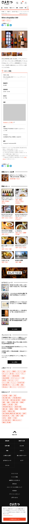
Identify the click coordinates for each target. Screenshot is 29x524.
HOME (3, 11)
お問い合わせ (14, 497)
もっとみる (14, 329)
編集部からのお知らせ (14, 480)
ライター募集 (14, 477)
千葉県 (8, 11)
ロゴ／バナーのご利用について (14, 487)
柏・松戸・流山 (15, 11)
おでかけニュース (7, 460)
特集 (7, 450)
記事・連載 (7, 445)
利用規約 (14, 490)
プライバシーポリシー (14, 494)
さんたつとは (14, 473)
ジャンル (7, 465)
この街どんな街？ (7, 455)
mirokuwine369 (12, 143)
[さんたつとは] (14, 272)
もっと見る (14, 362)
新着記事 (7, 440)
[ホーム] (2, 8)
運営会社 (14, 483)
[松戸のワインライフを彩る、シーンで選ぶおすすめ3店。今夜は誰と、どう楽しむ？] (14, 177)
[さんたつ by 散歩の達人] (7, 3)
